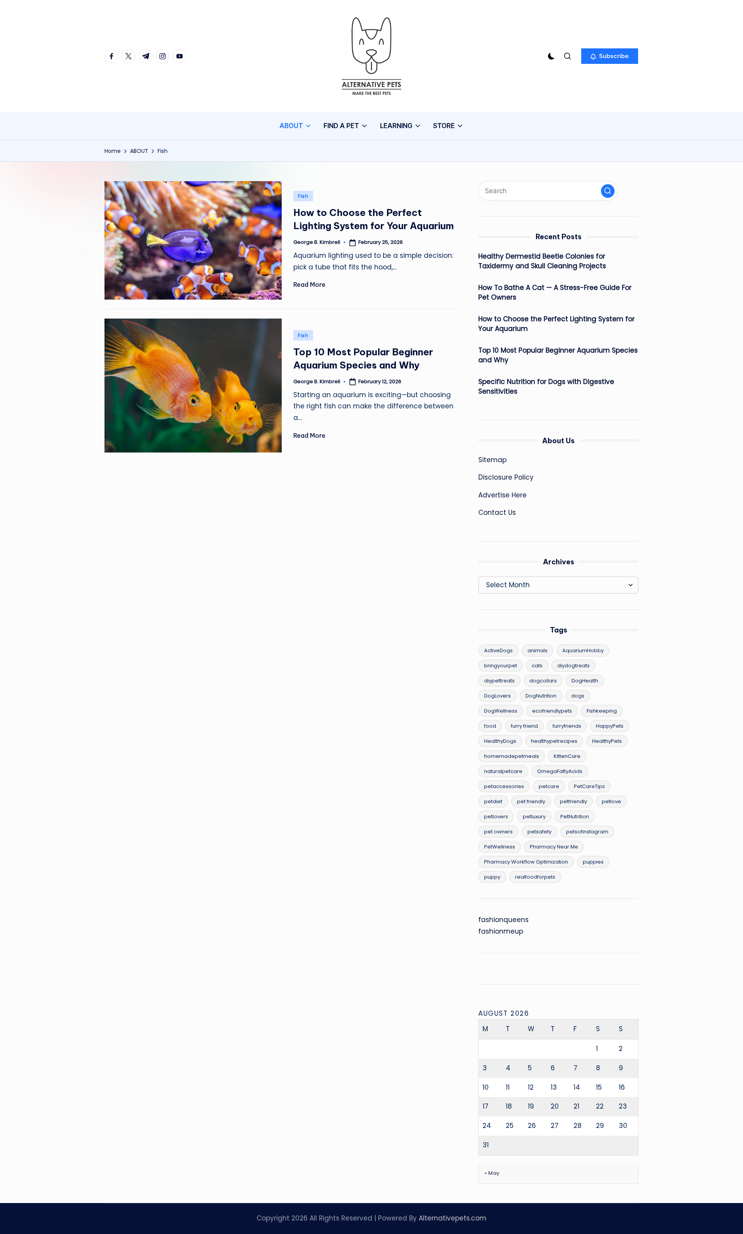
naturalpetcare (503, 771)
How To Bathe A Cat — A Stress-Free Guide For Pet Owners (555, 292)
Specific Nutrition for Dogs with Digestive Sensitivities (546, 386)
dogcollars (543, 680)
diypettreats (499, 680)
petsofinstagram (587, 831)
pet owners (498, 831)
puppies (593, 862)
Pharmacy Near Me (554, 846)
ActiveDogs (498, 650)
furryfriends (567, 726)
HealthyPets (607, 741)
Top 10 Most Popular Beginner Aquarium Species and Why (558, 355)
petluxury (534, 816)
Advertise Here (502, 495)
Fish (303, 196)
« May (492, 1173)
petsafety (539, 831)
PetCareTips (589, 786)
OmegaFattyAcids (559, 771)
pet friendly (531, 801)
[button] (610, 56)
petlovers (496, 816)
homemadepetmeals (511, 756)
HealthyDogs (500, 741)
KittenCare (567, 756)
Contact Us (497, 512)
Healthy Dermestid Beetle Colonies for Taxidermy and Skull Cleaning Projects (542, 261)
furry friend (524, 726)
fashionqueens (503, 919)
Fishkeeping (602, 711)
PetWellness (499, 846)
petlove (611, 801)
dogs (577, 695)
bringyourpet (500, 665)
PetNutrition (574, 816)
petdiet (493, 801)
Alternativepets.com (452, 1218)
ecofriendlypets (552, 711)
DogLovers (497, 695)
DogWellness (500, 711)
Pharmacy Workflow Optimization (526, 862)
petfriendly (573, 801)
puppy (492, 877)
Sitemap (492, 459)
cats (537, 665)
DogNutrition (541, 695)
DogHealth (585, 680)
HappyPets (609, 726)
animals (537, 650)
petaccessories (504, 786)
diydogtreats (573, 665)
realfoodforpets (535, 877)
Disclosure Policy (506, 477)
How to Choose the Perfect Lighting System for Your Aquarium (556, 324)
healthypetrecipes (554, 741)
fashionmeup (500, 931)
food (490, 726)
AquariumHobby (583, 650)
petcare (549, 786)
